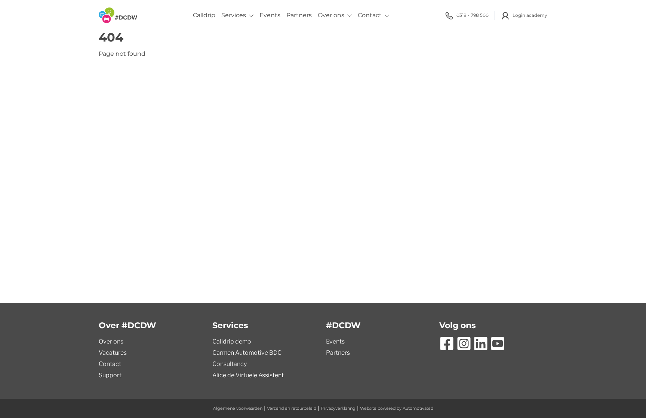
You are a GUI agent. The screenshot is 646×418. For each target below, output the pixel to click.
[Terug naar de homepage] (118, 15)
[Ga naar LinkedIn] (480, 343)
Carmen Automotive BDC (247, 352)
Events (269, 15)
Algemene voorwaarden (237, 408)
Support (110, 375)
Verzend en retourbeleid (291, 408)
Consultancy (229, 363)
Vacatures (113, 352)
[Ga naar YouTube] (497, 343)
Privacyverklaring (338, 408)
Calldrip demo (231, 341)
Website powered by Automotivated (396, 408)
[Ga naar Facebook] (446, 343)
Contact (370, 15)
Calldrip (204, 15)
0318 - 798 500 (472, 15)
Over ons (331, 15)
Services (233, 15)
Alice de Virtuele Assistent (248, 375)
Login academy (530, 15)
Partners (299, 15)
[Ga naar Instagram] (463, 343)
